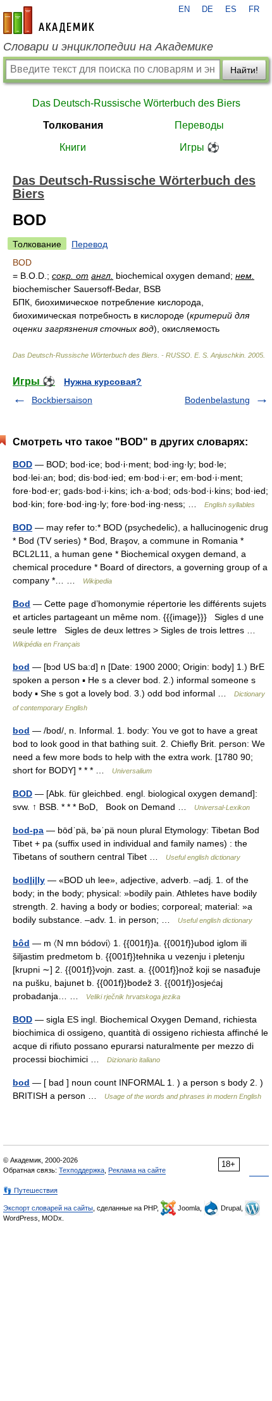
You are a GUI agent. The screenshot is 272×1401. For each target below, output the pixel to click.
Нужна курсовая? (103, 382)
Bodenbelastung (217, 400)
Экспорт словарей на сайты (48, 1208)
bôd (21, 943)
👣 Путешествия (30, 1190)
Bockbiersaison (62, 400)
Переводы (199, 125)
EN (184, 9)
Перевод (89, 244)
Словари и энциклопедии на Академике (108, 46)
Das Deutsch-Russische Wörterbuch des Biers (136, 103)
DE (207, 9)
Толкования (73, 125)
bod (21, 667)
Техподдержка (81, 1170)
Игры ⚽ (199, 147)
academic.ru (48, 20)
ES (231, 9)
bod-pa (28, 830)
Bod (21, 604)
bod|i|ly (29, 880)
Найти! (244, 70)
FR (254, 9)
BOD (22, 464)
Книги (72, 147)
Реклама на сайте (137, 1170)
